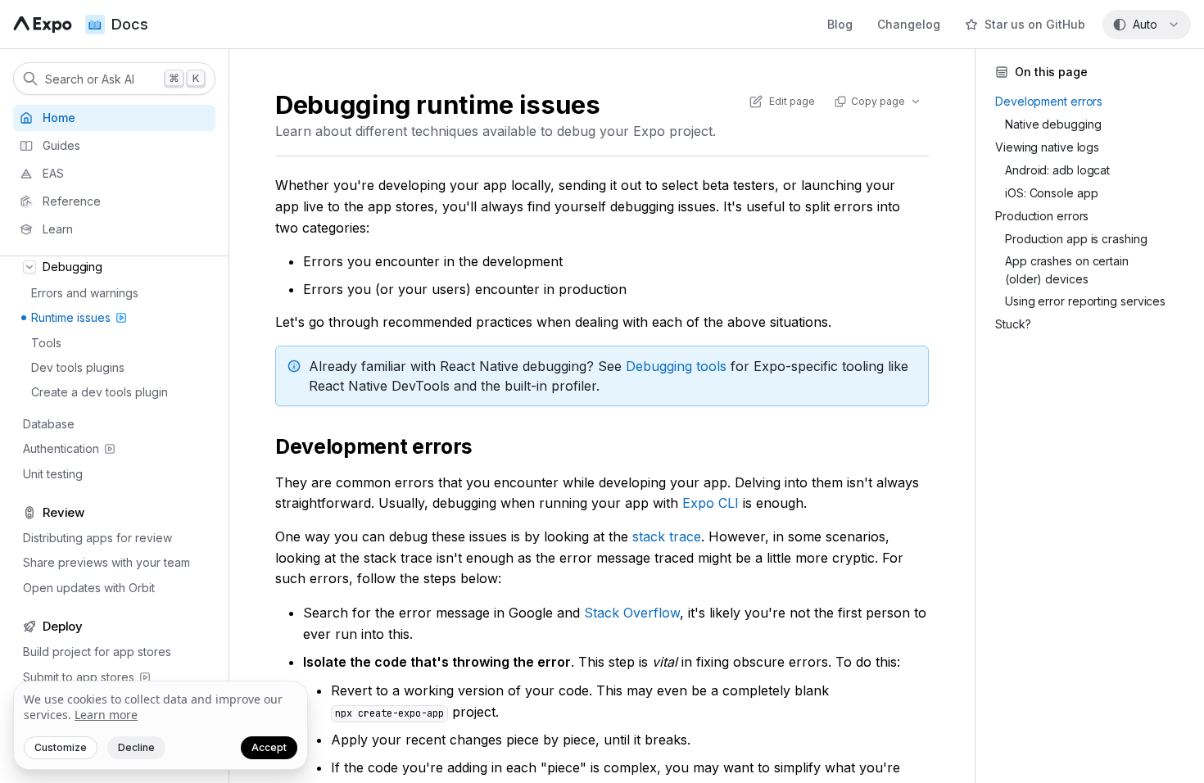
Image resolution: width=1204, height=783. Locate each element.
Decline (136, 747)
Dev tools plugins (77, 367)
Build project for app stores (97, 652)
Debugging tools (676, 366)
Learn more (106, 714)
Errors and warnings (84, 293)
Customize (60, 747)
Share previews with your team (106, 562)
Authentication (61, 448)
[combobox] (1146, 24)
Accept (269, 747)
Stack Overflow (632, 612)
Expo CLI (710, 503)
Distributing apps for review (97, 538)
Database (49, 424)
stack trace (666, 536)
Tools (46, 343)
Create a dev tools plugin (99, 392)
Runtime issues (71, 317)
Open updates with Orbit (89, 588)
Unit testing (53, 474)
